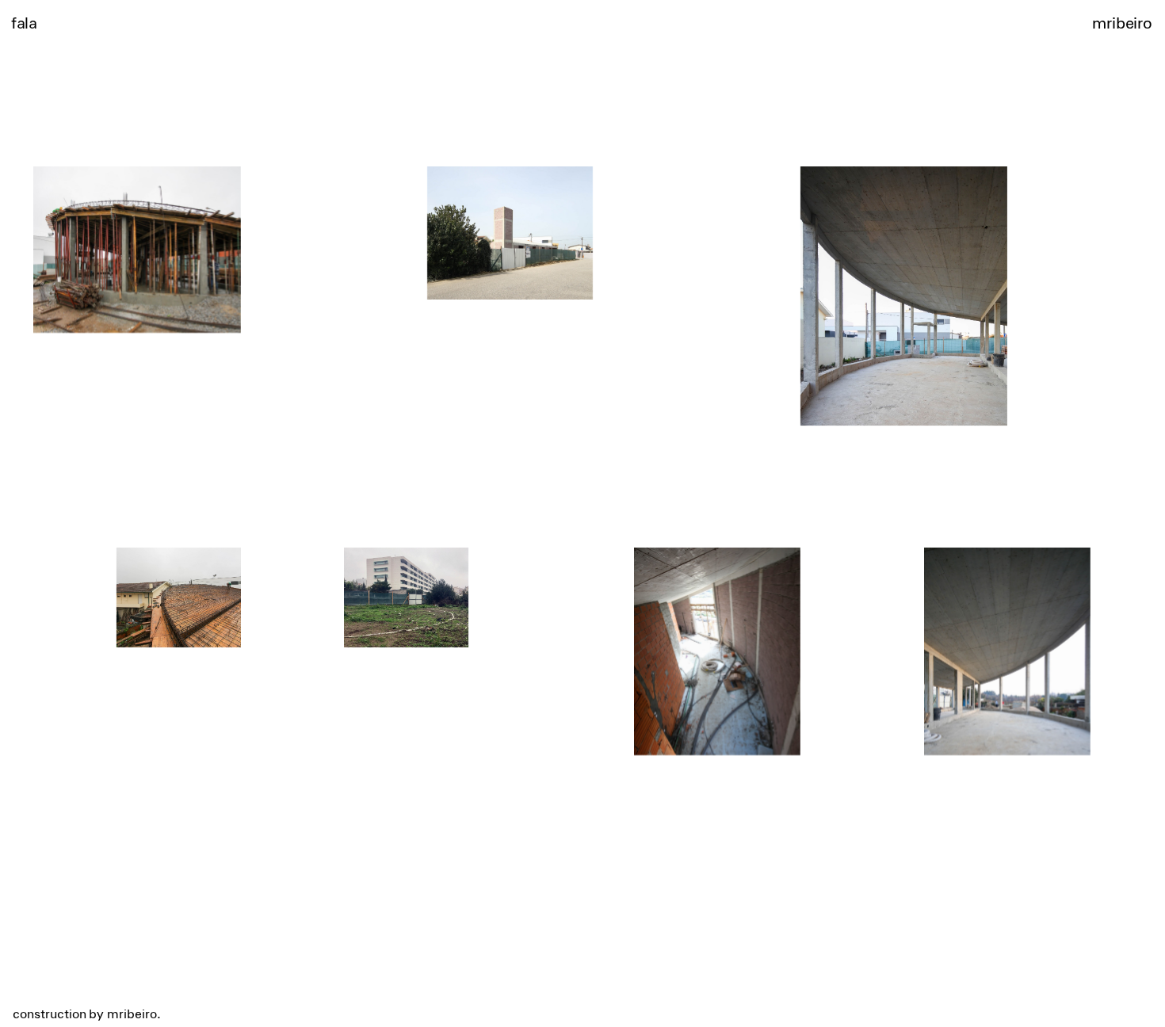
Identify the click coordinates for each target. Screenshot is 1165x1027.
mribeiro (1122, 22)
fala (23, 22)
